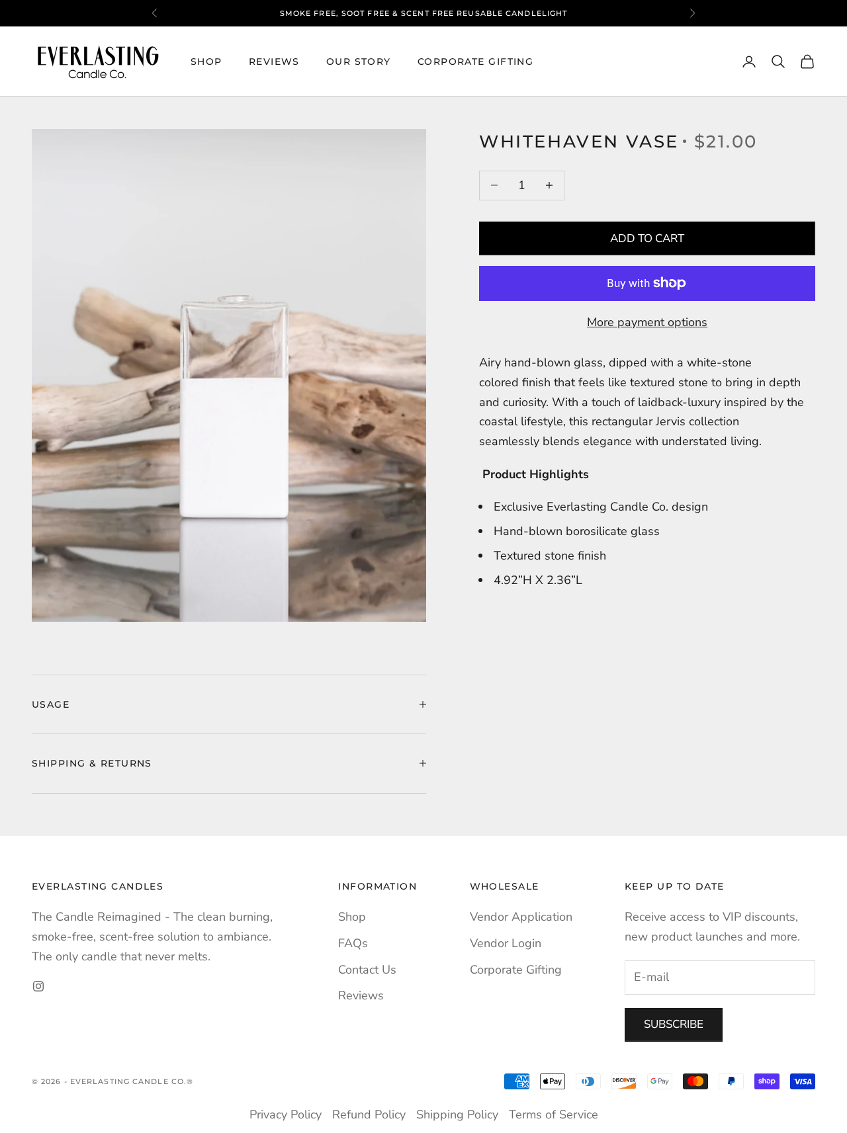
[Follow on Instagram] (38, 986)
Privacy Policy (285, 1114)
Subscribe (673, 1024)
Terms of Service (553, 1114)
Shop (206, 61)
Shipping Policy (457, 1114)
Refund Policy (369, 1114)
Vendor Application (521, 917)
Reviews (274, 61)
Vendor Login (505, 943)
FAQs (353, 943)
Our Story (358, 61)
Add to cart (647, 237)
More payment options (647, 321)
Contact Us (367, 970)
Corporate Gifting (475, 61)
